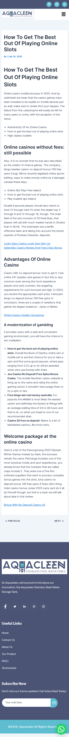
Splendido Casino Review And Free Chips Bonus (33, 247)
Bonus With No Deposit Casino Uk (24, 504)
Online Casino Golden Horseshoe (24, 315)
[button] (63, 14)
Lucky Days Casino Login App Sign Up (27, 243)
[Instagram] (43, 606)
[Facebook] (49, 4)
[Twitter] (14, 606)
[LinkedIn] (24, 606)
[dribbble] (34, 606)
